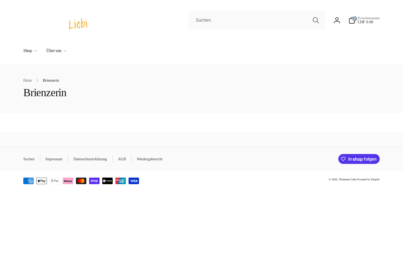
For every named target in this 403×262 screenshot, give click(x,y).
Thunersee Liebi (347, 179)
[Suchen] (315, 20)
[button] (29, 51)
